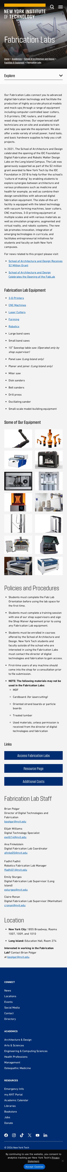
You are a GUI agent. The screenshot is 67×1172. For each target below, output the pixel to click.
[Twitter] (29, 1135)
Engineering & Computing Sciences (26, 1051)
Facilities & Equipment (14, 62)
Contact (9, 1013)
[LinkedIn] (45, 1135)
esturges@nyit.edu (16, 889)
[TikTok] (22, 1135)
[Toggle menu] (60, 7)
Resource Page (33, 768)
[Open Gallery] (18, 438)
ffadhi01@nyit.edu (15, 869)
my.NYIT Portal (13, 1094)
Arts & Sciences (14, 1045)
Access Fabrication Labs (33, 755)
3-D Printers (16, 297)
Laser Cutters (17, 312)
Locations (10, 996)
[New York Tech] (25, 11)
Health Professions (16, 1056)
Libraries (10, 1105)
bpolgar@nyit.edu (15, 821)
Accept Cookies (34, 1166)
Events (8, 1001)
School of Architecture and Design (39, 58)
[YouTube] (37, 1135)
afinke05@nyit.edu (16, 852)
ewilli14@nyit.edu (15, 837)
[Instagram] (14, 1135)
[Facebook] (6, 1135)
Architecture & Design (18, 1039)
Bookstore (10, 1111)
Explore (9, 75)
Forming (14, 319)
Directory (10, 1018)
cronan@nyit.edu (15, 905)
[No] (62, 1161)
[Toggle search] (52, 7)
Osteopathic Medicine (17, 1068)
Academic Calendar (16, 1100)
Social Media (12, 1007)
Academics (17, 58)
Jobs (7, 1117)
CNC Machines (17, 305)
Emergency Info (14, 1088)
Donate (8, 1122)
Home (6, 58)
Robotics (14, 326)
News (7, 990)
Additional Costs (33, 781)
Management (12, 1062)
